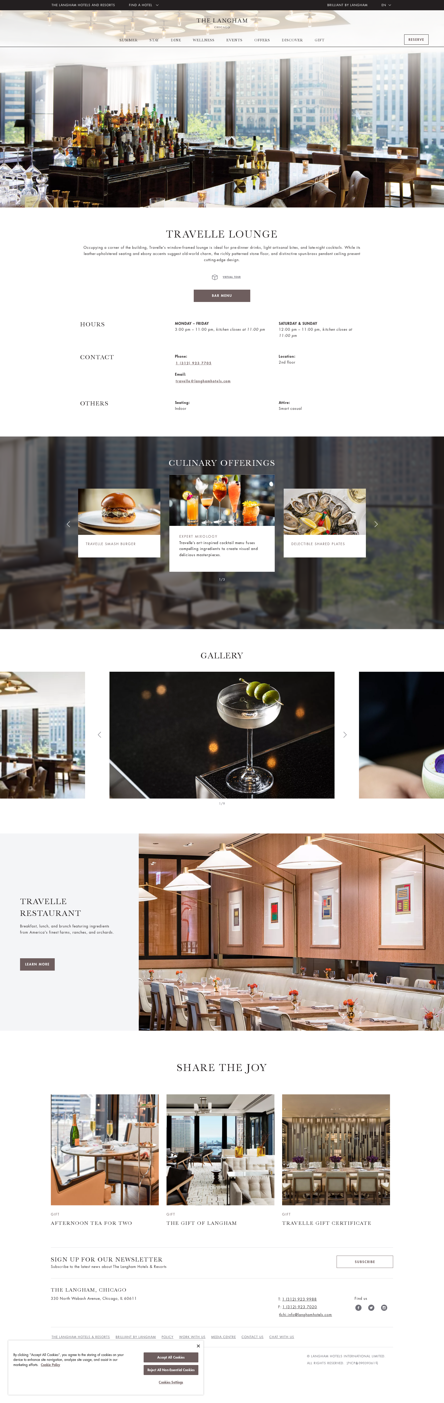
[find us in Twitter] (371, 1309)
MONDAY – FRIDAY (192, 323)
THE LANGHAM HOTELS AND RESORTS (83, 5)
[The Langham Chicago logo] (222, 23)
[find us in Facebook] (358, 1309)
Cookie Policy (50, 1365)
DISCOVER (292, 40)
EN (384, 5)
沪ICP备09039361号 (362, 1363)
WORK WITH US (192, 1337)
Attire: (284, 402)
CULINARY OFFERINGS (222, 463)
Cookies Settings (171, 1382)
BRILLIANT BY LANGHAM (347, 5)
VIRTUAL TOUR (232, 277)
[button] (68, 524)
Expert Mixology (198, 536)
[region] (105, 1367)
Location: (287, 356)
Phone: (181, 356)
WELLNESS (204, 40)
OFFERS (262, 40)
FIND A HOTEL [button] (141, 5)
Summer (128, 40)
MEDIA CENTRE (223, 1337)
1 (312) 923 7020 (299, 1307)
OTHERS (94, 403)
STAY (154, 40)
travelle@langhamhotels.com (203, 381)
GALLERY (222, 655)
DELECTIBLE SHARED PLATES (318, 544)
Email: (180, 374)
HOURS (92, 324)
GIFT (320, 40)
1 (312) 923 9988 (299, 1299)
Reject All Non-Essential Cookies (171, 1370)
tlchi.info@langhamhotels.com (305, 1314)
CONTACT (97, 357)
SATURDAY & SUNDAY (298, 323)
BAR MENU (222, 295)
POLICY (167, 1337)
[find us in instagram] (384, 1309)
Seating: (182, 402)
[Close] (198, 1346)
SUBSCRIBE (365, 1262)
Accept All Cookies (170, 1357)
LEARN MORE (37, 964)
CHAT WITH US (281, 1337)
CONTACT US (253, 1337)
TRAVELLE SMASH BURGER (111, 544)
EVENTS (234, 40)
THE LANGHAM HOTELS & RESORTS (81, 1337)
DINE (176, 40)
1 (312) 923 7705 (194, 363)
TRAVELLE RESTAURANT (50, 907)
